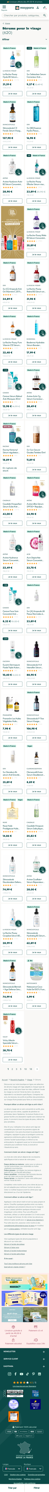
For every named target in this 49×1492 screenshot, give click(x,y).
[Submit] (44, 15)
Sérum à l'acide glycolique (14, 1244)
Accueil (5, 1080)
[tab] (24, 1351)
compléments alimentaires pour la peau (19, 1226)
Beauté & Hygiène (17, 1080)
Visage (7, 23)
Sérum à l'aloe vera (11, 1247)
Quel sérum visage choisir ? (14, 1267)
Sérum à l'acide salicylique (14, 1254)
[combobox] (24, 15)
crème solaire (14, 1229)
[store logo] (24, 11)
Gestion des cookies (18, 1475)
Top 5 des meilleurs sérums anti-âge (18, 1264)
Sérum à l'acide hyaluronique (15, 1251)
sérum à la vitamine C (35, 1220)
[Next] (37, 1069)
